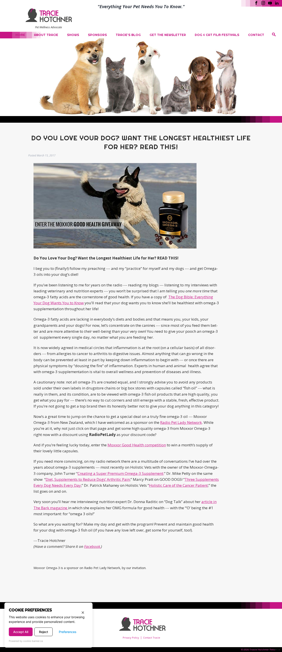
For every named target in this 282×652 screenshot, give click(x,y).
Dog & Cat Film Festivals (217, 35)
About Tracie (46, 35)
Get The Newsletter (168, 35)
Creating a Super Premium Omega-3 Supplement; (121, 473)
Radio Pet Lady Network (181, 422)
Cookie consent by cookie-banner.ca (260, 649)
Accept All (20, 632)
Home (20, 35)
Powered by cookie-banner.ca (26, 641)
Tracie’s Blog (128, 35)
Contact (256, 35)
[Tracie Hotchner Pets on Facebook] (256, 2)
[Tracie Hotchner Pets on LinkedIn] (277, 2)
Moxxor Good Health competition (137, 444)
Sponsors (97, 35)
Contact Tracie (151, 637)
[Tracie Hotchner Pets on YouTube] (270, 2)
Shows (73, 35)
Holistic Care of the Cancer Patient (178, 485)
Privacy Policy (131, 637)
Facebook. (92, 546)
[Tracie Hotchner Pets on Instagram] (263, 2)
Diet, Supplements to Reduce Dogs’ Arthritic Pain (88, 479)
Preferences (67, 632)
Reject (43, 632)
